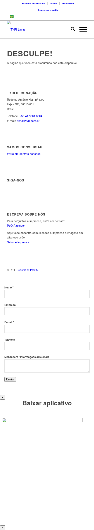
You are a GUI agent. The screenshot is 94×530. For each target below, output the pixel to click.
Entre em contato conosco (23, 154)
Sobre (53, 3)
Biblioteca (68, 3)
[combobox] (47, 17)
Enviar (10, 379)
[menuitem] (33, 3)
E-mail (9, 322)
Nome (9, 287)
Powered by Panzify (27, 269)
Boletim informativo (33, 3)
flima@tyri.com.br (28, 121)
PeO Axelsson (16, 225)
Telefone (10, 340)
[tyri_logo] (39, 29)
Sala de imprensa (18, 242)
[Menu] (81, 29)
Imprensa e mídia (48, 10)
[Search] (70, 29)
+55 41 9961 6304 (30, 116)
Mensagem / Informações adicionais (26, 357)
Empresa (10, 305)
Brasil (19, 16)
